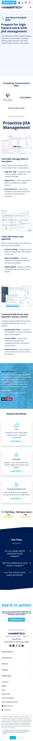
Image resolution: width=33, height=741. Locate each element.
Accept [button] (12, 737)
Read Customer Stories (16, 108)
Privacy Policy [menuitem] (6, 694)
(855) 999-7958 (16, 639)
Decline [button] (20, 737)
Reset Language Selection (10, 702)
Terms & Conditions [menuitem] (8, 698)
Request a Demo (9, 2)
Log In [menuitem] (3, 690)
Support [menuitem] (4, 686)
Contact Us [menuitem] (5, 682)
